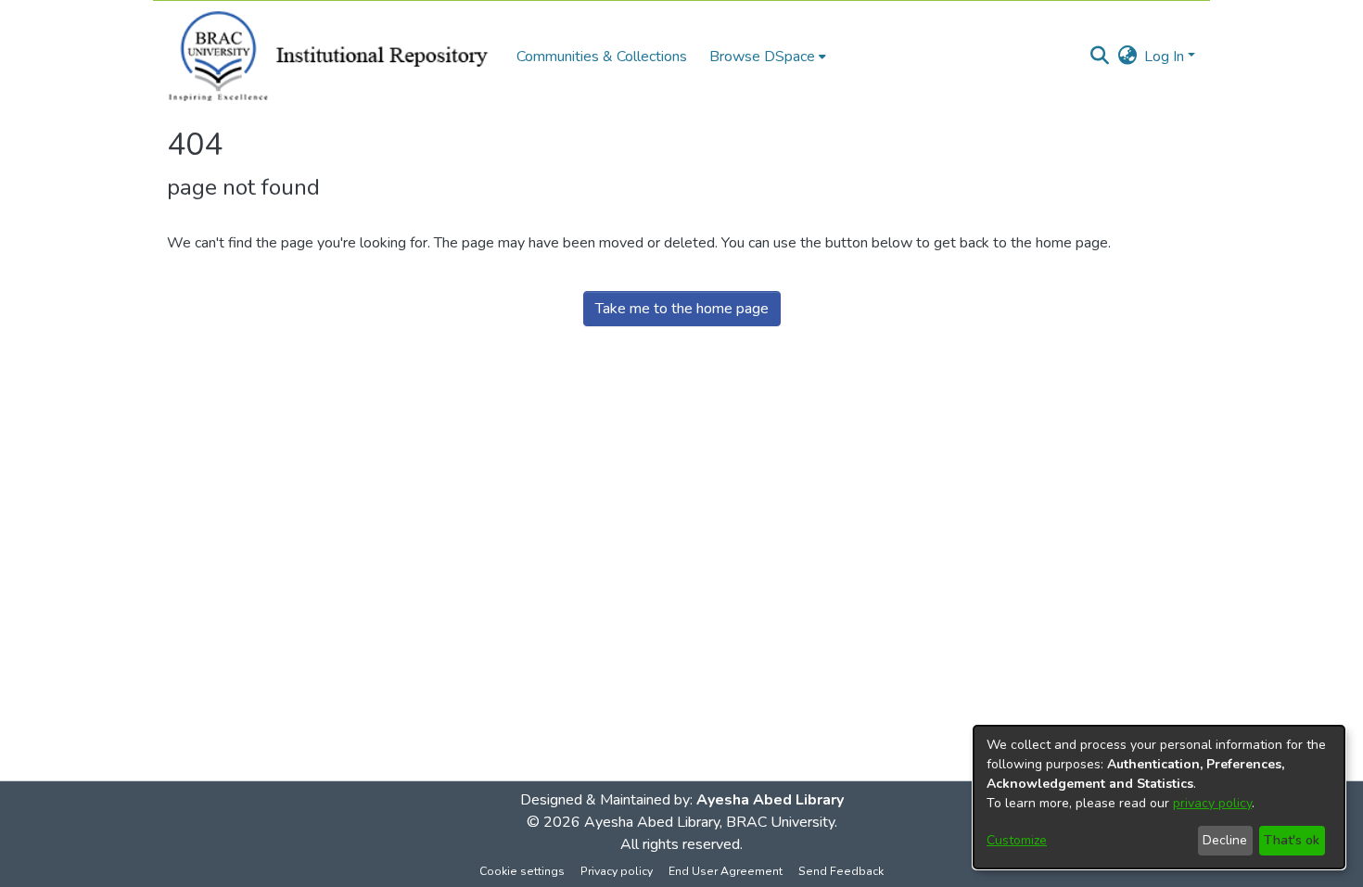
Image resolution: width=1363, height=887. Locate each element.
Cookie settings (522, 871)
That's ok (1291, 840)
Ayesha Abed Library (770, 800)
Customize (1017, 840)
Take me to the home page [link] (682, 308)
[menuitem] (767, 56)
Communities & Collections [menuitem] (601, 56)
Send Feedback (841, 871)
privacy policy (1212, 803)
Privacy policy (616, 871)
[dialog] (1159, 797)
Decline (1225, 840)
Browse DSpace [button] (762, 56)
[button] (1099, 56)
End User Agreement (726, 871)
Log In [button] (1166, 56)
